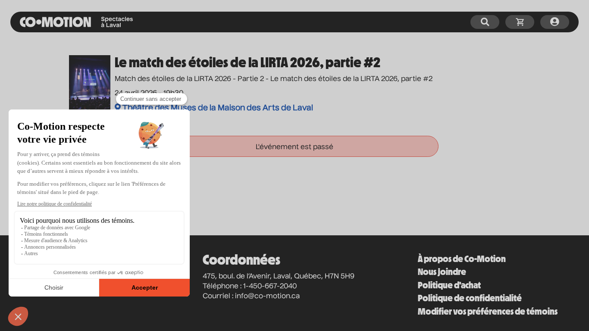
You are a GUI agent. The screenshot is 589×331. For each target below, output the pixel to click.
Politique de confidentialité (470, 298)
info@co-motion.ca (267, 296)
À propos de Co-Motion (462, 258)
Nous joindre (442, 271)
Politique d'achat (449, 285)
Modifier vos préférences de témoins (488, 311)
